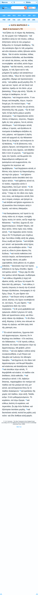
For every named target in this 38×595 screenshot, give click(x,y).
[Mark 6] (35, 272)
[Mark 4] (2, 272)
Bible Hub (19, 426)
